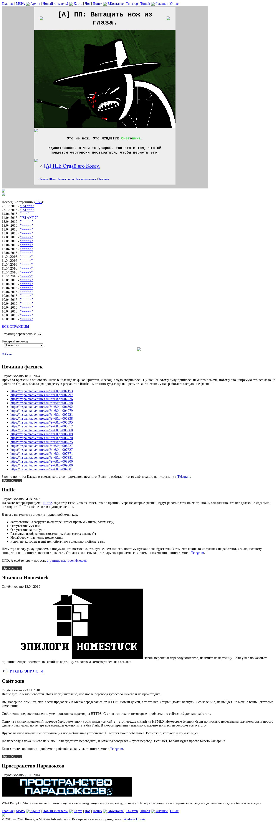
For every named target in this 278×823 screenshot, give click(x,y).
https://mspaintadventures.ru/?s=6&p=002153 (41, 391)
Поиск (97, 3)
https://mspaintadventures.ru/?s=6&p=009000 (41, 465)
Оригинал (103, 179)
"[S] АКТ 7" (29, 217)
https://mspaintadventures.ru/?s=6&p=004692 (41, 407)
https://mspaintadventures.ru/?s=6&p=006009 (41, 434)
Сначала (44, 179)
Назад (53, 179)
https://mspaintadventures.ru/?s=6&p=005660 (41, 430)
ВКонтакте (116, 3)
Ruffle (47, 503)
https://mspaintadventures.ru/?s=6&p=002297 (41, 395)
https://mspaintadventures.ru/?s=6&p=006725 (41, 442)
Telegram (183, 476)
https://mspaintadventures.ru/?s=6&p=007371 (41, 453)
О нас (174, 3)
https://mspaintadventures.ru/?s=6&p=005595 (41, 422)
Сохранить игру (66, 179)
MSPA (20, 3)
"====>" (26, 221)
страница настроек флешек (67, 560)
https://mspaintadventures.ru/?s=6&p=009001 (41, 469)
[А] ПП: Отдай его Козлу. (72, 166)
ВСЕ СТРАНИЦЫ (15, 326)
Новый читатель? (55, 3)
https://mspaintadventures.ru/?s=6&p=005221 (41, 414)
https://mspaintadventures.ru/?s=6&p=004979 (41, 410)
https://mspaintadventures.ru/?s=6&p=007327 (41, 450)
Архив (35, 3)
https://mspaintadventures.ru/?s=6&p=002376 (41, 399)
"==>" (24, 214)
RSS (38, 202)
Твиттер (132, 3)
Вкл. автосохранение (86, 179)
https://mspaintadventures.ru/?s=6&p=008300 (41, 461)
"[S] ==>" (27, 206)
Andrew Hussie (134, 819)
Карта (78, 3)
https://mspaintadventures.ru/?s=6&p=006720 (41, 438)
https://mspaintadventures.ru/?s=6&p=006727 (41, 446)
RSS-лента (7, 354)
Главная (7, 3)
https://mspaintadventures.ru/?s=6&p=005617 (41, 426)
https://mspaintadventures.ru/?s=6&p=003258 (41, 403)
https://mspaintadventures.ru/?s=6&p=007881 (41, 457)
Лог (87, 3)
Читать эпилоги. (25, 671)
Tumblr (145, 3)
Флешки (162, 3)
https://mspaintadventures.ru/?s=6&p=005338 (41, 418)
